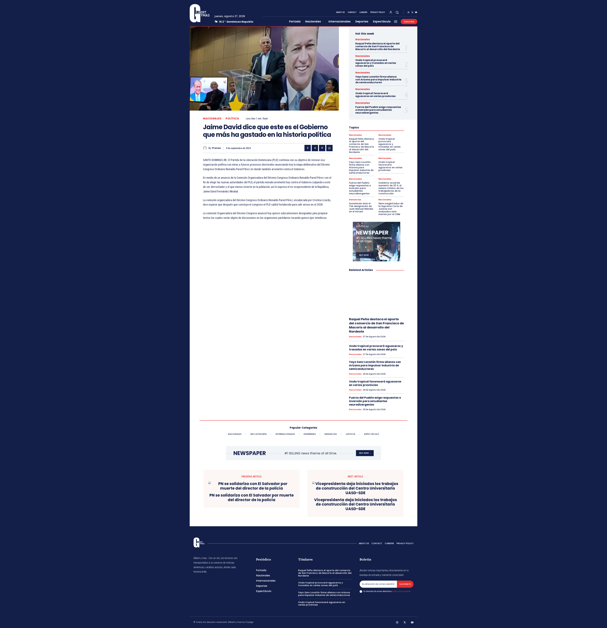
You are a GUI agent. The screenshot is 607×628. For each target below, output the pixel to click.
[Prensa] (205, 148)
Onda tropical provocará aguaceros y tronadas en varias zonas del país (375, 62)
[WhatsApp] (329, 148)
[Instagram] (408, 12)
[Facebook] (307, 148)
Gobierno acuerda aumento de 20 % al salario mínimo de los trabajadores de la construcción (391, 188)
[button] (397, 12)
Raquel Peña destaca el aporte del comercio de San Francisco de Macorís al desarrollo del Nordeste (377, 46)
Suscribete (405, 584)
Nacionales (212, 118)
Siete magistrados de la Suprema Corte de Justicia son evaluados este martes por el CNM (390, 209)
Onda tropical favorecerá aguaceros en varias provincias (375, 95)
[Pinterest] (322, 148)
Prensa (216, 148)
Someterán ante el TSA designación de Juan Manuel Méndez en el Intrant (361, 207)
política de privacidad (401, 591)
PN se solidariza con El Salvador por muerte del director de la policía (251, 497)
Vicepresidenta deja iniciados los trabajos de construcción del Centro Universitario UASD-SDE (355, 504)
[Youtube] (416, 12)
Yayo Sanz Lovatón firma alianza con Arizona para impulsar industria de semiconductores (378, 79)
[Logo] (200, 13)
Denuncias (355, 200)
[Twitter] (412, 12)
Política (232, 118)
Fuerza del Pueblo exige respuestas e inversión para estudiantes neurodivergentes (378, 109)
